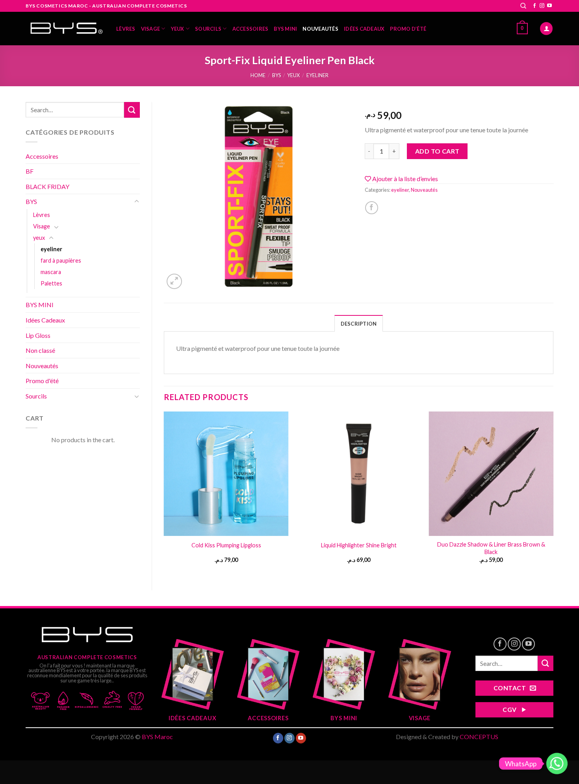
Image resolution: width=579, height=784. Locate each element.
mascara (51, 272)
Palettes (51, 283)
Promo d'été (42, 380)
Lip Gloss (38, 335)
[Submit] (132, 109)
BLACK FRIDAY (47, 186)
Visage (150, 29)
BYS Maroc (157, 736)
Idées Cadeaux (364, 29)
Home (258, 75)
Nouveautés (320, 29)
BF (29, 171)
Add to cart (437, 151)
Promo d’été (408, 29)
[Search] (523, 5)
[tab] (358, 323)
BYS (276, 75)
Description (359, 324)
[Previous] (164, 494)
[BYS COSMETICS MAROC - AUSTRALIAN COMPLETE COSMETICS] (65, 28)
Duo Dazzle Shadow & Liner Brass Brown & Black (491, 548)
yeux (177, 29)
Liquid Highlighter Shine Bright (359, 545)
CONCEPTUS (479, 736)
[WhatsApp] (557, 763)
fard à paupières (61, 260)
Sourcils (208, 29)
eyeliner (317, 75)
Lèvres (125, 29)
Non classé (40, 350)
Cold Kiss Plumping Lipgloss (226, 545)
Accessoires (250, 29)
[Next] (553, 494)
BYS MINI (285, 29)
